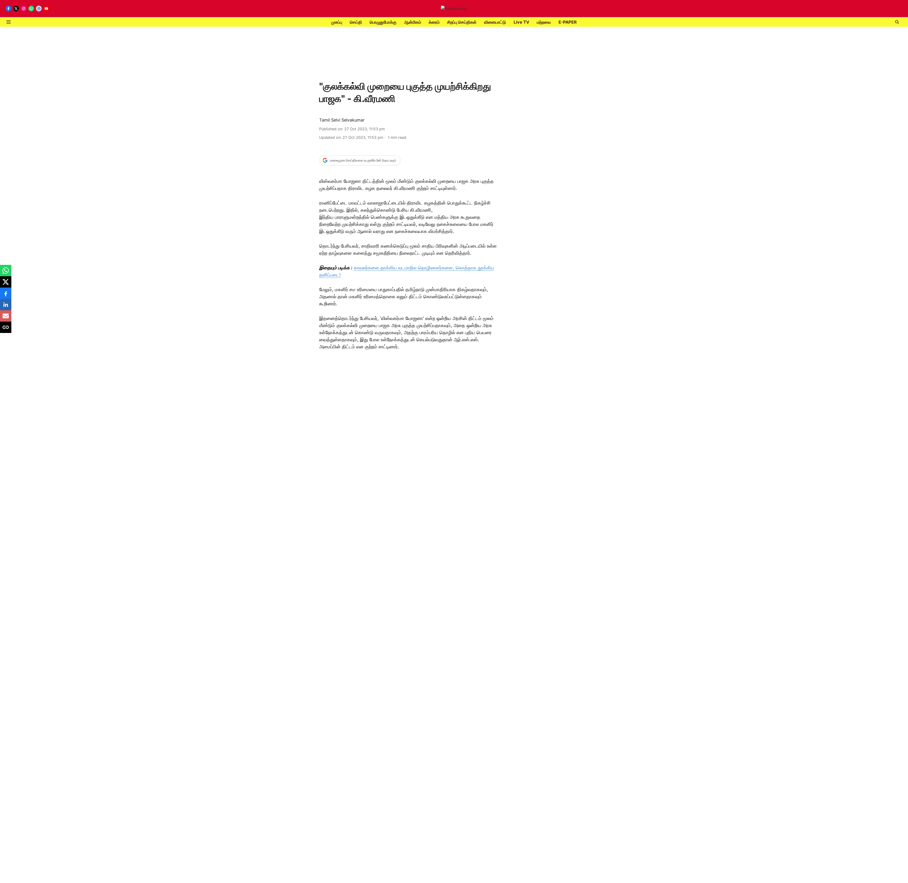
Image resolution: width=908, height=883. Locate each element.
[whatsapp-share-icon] (5, 273)
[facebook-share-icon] (5, 295)
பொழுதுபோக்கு (383, 22)
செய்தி (356, 22)
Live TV (521, 22)
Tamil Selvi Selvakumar (342, 120)
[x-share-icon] (5, 284)
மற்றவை (544, 22)
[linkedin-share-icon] (5, 307)
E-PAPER (568, 22)
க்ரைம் (434, 22)
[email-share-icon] (5, 318)
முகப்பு (336, 22)
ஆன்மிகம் (412, 22)
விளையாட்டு (495, 22)
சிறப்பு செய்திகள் (461, 22)
